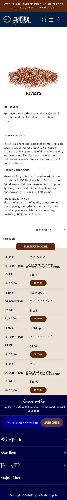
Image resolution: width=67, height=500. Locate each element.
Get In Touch (11, 440)
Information (10, 465)
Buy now (38, 283)
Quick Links (10, 478)
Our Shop (8, 452)
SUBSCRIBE (51, 422)
